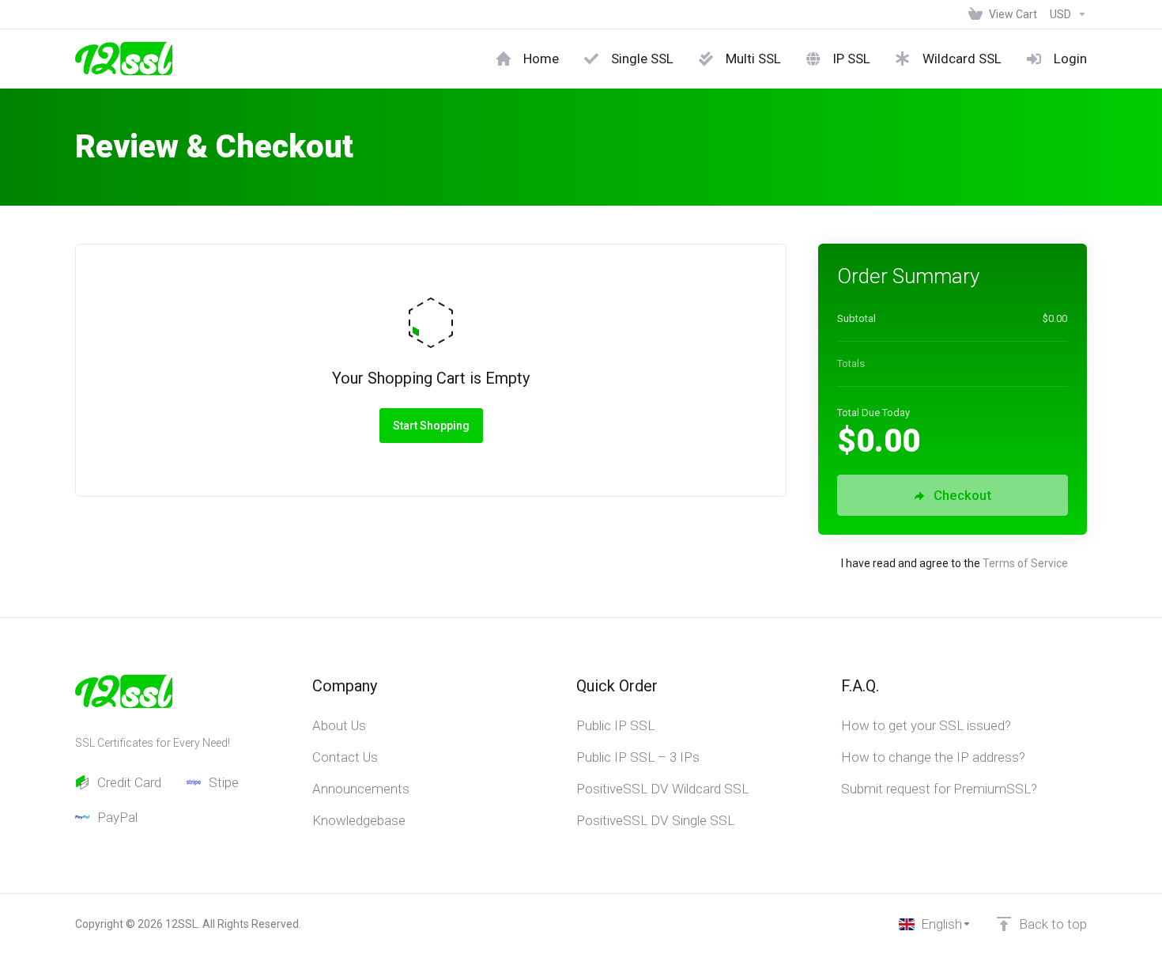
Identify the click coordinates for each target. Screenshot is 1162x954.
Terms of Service (1025, 563)
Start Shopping (431, 425)
